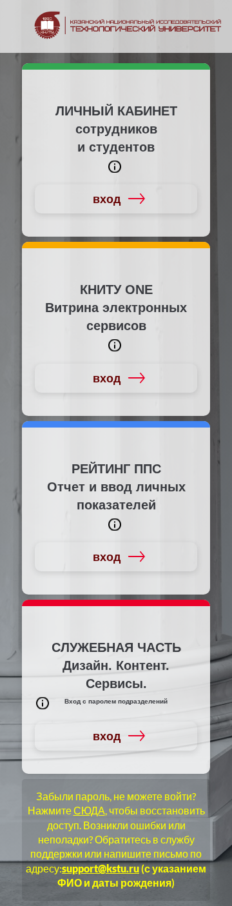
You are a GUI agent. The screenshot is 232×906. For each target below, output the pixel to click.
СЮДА (89, 810)
